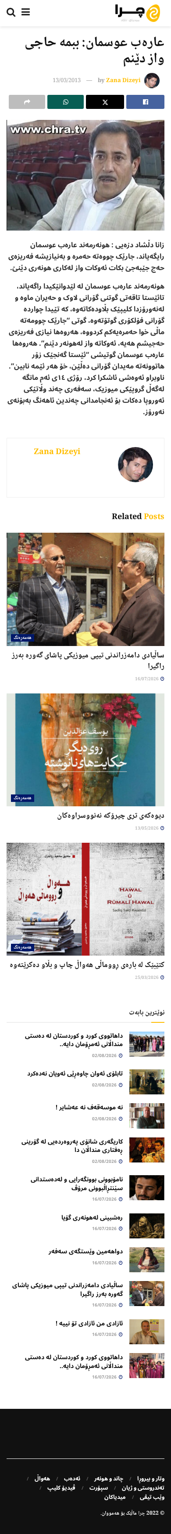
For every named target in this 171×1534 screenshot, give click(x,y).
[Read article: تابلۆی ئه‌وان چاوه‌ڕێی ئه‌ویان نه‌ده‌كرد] (146, 1081)
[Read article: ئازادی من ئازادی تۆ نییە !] (146, 1331)
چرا (141, 1513)
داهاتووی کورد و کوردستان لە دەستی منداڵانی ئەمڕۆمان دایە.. (74, 1040)
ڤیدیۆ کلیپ (61, 1488)
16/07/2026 (147, 679)
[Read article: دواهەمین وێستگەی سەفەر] (146, 1259)
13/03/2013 (67, 81)
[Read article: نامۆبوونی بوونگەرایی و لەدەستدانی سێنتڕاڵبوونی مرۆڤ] (146, 1187)
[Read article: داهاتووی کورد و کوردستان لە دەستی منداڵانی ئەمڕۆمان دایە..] (146, 1044)
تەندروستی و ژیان (143, 1488)
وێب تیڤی (152, 1497)
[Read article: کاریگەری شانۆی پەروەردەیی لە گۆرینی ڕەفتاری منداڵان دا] (146, 1149)
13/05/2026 (147, 828)
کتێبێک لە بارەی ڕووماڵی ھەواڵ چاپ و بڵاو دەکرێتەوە (87, 965)
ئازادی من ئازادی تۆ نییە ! (89, 1323)
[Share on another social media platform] (27, 102)
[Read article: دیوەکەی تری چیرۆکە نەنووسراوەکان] (85, 749)
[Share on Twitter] (105, 102)
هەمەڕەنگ (23, 638)
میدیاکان (115, 1497)
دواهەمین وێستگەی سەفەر (86, 1251)
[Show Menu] (25, 13)
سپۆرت (98, 1488)
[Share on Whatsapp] (65, 102)
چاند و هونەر (108, 1479)
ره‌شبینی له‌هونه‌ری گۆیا (92, 1217)
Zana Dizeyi (123, 81)
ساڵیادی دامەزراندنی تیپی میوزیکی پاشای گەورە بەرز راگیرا (88, 661)
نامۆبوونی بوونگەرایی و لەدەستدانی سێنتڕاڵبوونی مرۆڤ (77, 1184)
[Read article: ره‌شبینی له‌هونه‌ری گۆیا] (146, 1225)
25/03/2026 (147, 978)
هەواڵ (42, 1479)
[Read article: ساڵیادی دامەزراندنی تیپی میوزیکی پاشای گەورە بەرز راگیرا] (85, 589)
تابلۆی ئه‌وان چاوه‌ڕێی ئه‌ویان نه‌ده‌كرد (75, 1073)
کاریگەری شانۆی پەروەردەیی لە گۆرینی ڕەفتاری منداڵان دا (72, 1146)
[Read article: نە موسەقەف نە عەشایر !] (146, 1115)
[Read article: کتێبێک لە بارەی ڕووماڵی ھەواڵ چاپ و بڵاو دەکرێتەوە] (85, 899)
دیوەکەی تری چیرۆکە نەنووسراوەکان (110, 816)
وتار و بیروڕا (150, 1479)
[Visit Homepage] (137, 13)
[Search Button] (11, 13)
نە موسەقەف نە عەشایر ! (89, 1107)
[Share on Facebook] (145, 102)
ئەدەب (72, 1479)
